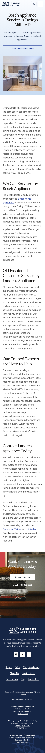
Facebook (8, 529)
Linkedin (31, 529)
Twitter (17, 529)
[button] (40, 4)
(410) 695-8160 (22, 742)
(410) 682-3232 (22, 714)
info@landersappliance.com (22, 699)
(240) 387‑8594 (22, 728)
